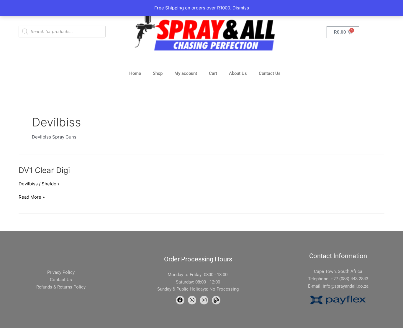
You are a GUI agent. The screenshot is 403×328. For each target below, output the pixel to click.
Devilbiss (28, 184)
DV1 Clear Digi (44, 170)
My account (185, 73)
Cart (213, 73)
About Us (238, 73)
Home (135, 73)
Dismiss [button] (240, 8)
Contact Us (270, 73)
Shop (158, 73)
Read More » (32, 197)
